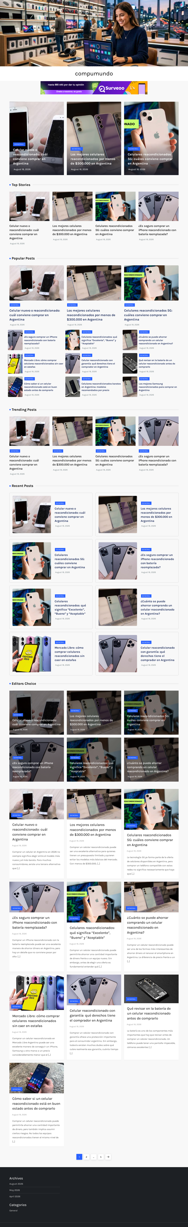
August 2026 (16, 1183)
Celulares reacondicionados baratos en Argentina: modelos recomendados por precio (101, 387)
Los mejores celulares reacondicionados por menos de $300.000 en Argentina (92, 158)
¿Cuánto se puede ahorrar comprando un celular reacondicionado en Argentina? (156, 340)
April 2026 (14, 1196)
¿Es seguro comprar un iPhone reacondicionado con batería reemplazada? (157, 230)
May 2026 (14, 1190)
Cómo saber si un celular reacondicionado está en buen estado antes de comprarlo (40, 387)
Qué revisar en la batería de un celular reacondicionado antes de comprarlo (157, 363)
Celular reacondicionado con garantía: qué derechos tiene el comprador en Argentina (98, 363)
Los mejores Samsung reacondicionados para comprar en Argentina (158, 387)
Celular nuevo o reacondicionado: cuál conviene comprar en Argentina (34, 315)
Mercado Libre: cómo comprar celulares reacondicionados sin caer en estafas (43, 363)
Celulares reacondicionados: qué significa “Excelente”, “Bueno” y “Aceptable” (99, 340)
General (19, 144)
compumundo (94, 73)
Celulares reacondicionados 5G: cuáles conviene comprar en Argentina (150, 158)
